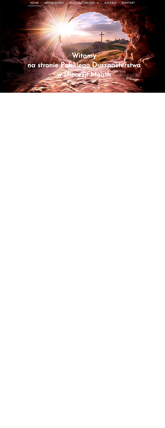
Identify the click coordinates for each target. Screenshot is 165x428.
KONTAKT (128, 3)
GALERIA (110, 3)
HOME (34, 3)
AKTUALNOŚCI (54, 3)
